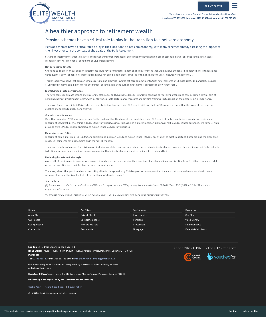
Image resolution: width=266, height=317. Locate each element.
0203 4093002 (178, 18)
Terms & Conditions (54, 286)
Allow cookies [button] (250, 311)
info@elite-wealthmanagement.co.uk (94, 258)
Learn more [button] (99, 311)
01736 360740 (204, 18)
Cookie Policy (34, 286)
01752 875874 (229, 18)
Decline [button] (232, 311)
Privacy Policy (75, 286)
